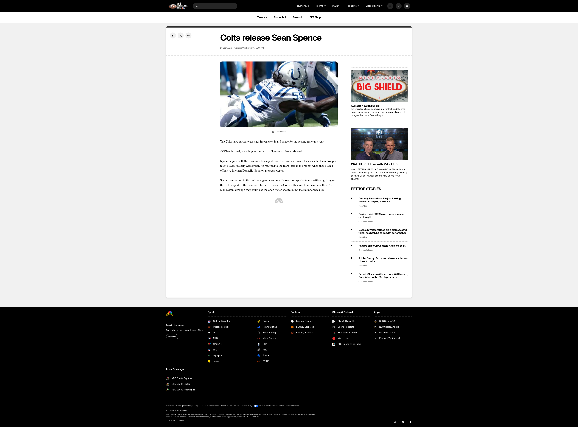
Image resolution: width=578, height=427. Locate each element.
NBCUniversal (182, 410)
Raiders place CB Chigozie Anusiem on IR (382, 245)
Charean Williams (366, 222)
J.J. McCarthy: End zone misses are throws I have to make (383, 260)
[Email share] (188, 35)
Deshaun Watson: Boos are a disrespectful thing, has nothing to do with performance (383, 232)
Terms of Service (292, 406)
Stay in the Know (175, 325)
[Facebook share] (173, 35)
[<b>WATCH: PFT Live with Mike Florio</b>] (379, 144)
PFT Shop (315, 17)
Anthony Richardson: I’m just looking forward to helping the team (380, 200)
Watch (335, 5)
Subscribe (172, 336)
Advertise (170, 406)
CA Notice (280, 406)
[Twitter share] (181, 35)
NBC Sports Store (212, 406)
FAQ (201, 406)
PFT (288, 5)
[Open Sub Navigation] (325, 6)
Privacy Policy (246, 406)
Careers (179, 406)
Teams (261, 17)
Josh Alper (227, 48)
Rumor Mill (303, 5)
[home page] (178, 6)
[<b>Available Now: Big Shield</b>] (379, 86)
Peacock (298, 17)
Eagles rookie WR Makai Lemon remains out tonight (381, 216)
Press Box (224, 406)
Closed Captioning (190, 406)
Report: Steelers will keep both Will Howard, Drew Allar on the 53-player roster (383, 276)
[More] (390, 6)
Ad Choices (234, 406)
